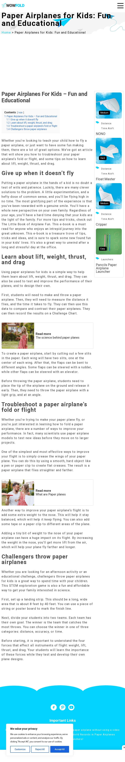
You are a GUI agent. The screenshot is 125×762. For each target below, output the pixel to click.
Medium (104, 112)
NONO (100, 134)
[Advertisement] (62, 57)
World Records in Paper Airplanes (93, 734)
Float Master (105, 179)
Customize (20, 749)
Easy (102, 248)
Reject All (40, 749)
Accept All (60, 749)
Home (6, 32)
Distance (106, 123)
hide (20, 112)
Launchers (107, 259)
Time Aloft (107, 128)
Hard (102, 158)
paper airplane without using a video (96, 729)
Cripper (101, 224)
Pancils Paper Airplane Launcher (106, 268)
